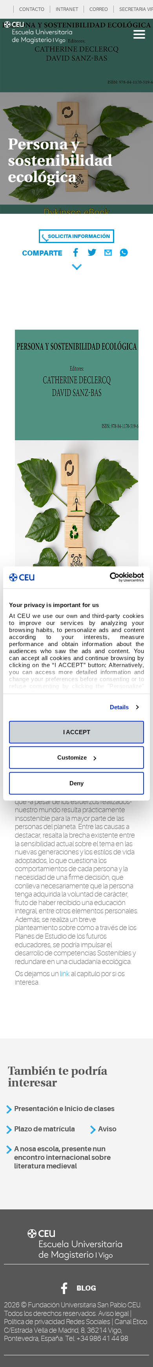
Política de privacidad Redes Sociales (57, 1322)
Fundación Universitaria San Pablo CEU (84, 1305)
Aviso (107, 1129)
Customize (72, 757)
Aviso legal (113, 1313)
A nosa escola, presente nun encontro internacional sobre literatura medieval (62, 1157)
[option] (76, 116)
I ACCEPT (76, 731)
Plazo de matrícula (44, 1129)
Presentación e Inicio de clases (64, 1109)
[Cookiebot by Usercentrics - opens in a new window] (110, 577)
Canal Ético (131, 1322)
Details (119, 707)
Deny (76, 782)
